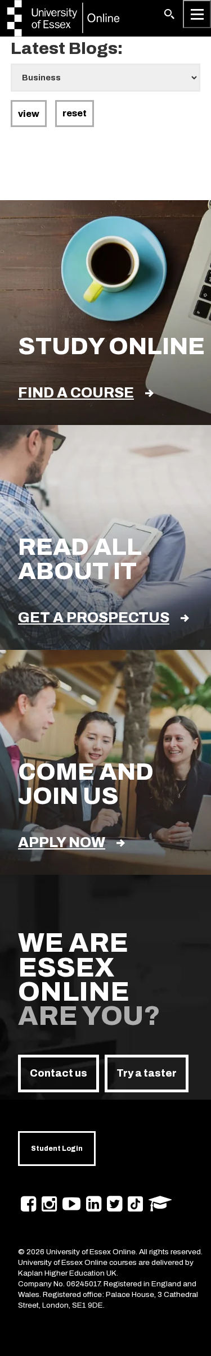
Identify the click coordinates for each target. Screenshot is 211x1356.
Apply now (61, 842)
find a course (76, 392)
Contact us (58, 1073)
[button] (169, 14)
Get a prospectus (93, 617)
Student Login (57, 1148)
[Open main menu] (197, 14)
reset (74, 113)
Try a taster (146, 1073)
